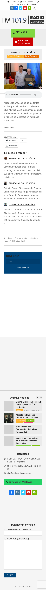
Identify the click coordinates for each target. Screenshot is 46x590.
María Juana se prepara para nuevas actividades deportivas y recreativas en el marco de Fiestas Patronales (27, 438)
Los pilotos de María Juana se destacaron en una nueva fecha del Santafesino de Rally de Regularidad (28, 426)
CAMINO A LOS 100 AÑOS (22, 204)
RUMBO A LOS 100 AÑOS (22, 158)
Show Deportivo (31, 56)
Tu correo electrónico (17, 530)
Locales (19, 410)
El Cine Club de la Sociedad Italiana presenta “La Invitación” (28, 404)
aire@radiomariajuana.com (19, 473)
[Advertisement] (23, 303)
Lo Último (30, 420)
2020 (23, 241)
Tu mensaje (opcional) (16, 539)
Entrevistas (20, 420)
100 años (16, 241)
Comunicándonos (15, 56)
